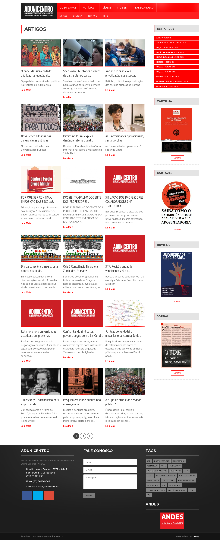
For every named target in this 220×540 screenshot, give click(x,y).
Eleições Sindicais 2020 (165, 67)
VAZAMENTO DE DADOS (165, 475)
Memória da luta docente (167, 76)
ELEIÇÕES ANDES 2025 (155, 490)
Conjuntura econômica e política (170, 42)
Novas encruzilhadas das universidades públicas (36, 138)
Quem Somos (68, 7)
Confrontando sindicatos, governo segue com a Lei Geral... (83, 333)
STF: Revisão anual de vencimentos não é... (118, 268)
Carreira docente (163, 38)
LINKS (192, 490)
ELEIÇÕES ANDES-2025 (177, 490)
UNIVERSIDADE (168, 480)
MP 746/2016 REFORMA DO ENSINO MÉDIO (172, 81)
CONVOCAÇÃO (179, 461)
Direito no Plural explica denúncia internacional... (78, 138)
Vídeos (107, 7)
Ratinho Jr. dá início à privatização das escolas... (121, 73)
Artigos (63, 16)
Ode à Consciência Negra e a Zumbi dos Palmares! (80, 268)
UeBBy (196, 536)
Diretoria (77, 16)
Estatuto (92, 16)
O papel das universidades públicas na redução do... (37, 73)
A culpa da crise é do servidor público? (123, 401)
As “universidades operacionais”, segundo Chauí (124, 138)
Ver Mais (177, 158)
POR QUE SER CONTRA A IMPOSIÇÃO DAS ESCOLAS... (38, 199)
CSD (148, 461)
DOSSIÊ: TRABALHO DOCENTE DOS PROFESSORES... (82, 199)
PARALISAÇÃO (175, 466)
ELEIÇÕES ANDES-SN (186, 480)
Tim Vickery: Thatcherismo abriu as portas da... (40, 401)
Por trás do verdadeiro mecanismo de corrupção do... (123, 333)
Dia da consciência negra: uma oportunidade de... (39, 268)
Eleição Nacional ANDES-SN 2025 (169, 57)
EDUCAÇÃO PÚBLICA (187, 475)
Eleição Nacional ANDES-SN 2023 (169, 52)
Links (105, 16)
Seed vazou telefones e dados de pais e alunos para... (81, 73)
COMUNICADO (152, 485)
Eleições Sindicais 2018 (165, 62)
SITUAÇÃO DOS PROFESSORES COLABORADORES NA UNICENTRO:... (124, 201)
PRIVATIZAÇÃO (153, 480)
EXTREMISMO (175, 471)
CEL (163, 485)
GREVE (149, 475)
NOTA (163, 466)
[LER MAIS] (41, 52)
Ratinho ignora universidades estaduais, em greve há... (38, 333)
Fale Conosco (144, 7)
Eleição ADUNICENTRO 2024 (166, 47)
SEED (187, 471)
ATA (148, 495)
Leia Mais (26, 90)
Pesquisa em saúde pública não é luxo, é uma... (82, 401)
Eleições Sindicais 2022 (165, 72)
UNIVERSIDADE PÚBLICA (156, 471)
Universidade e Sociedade (166, 86)
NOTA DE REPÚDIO (161, 461)
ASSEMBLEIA (152, 466)
